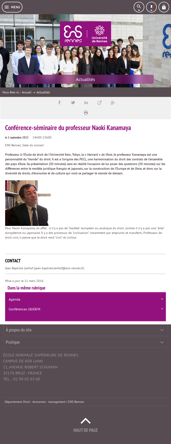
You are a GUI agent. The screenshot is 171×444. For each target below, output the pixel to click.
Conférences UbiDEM (24, 309)
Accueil (26, 92)
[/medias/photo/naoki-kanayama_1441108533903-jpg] (28, 203)
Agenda (14, 299)
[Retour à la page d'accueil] (85, 33)
